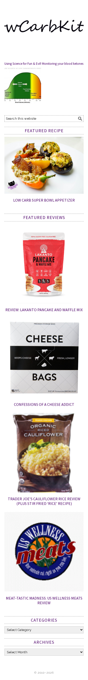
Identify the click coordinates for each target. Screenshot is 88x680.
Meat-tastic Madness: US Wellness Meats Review (44, 600)
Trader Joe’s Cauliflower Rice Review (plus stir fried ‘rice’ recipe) (44, 501)
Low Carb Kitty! (44, 25)
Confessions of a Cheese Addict (44, 404)
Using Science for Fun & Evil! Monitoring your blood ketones (43, 64)
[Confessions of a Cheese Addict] (44, 396)
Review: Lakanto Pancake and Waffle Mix (44, 309)
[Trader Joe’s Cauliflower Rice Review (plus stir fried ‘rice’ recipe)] (44, 491)
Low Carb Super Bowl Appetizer (44, 200)
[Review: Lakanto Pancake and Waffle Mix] (44, 302)
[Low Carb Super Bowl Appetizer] (44, 192)
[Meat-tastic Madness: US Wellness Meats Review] (44, 590)
